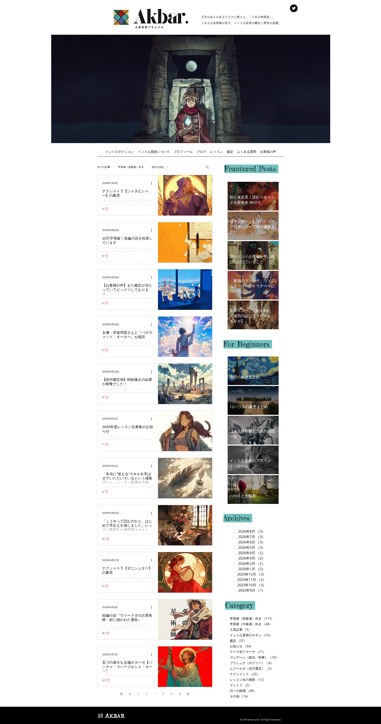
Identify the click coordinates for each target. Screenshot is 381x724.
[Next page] (179, 693)
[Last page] (188, 693)
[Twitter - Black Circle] (294, 8)
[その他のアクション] (152, 183)
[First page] (121, 693)
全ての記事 (103, 166)
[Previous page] (129, 693)
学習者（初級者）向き (131, 166)
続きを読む (158, 166)
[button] (207, 167)
